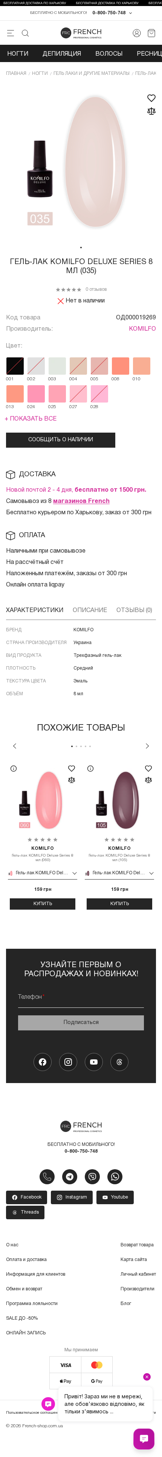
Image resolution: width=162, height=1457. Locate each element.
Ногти (17, 54)
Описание (90, 610)
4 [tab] (85, 746)
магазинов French (81, 501)
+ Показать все (31, 419)
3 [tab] (81, 746)
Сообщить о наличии (60, 440)
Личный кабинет (138, 1274)
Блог (126, 1304)
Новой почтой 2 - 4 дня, (76, 490)
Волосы (108, 54)
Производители (137, 1289)
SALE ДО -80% (22, 1318)
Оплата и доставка (26, 1260)
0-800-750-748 (108, 13)
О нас (12, 1245)
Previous (14, 746)
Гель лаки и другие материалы (91, 73)
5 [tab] (90, 746)
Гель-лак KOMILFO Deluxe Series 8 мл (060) (42, 854)
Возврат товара (137, 1245)
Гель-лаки (147, 73)
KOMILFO (142, 329)
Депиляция (62, 54)
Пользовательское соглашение (34, 1412)
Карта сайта (134, 1260)
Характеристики (34, 610)
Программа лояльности (32, 1304)
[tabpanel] (81, 162)
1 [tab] (81, 247)
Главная (16, 73)
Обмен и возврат (24, 1289)
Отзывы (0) (134, 610)
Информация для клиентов (35, 1274)
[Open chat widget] (143, 1438)
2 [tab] (76, 746)
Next (147, 746)
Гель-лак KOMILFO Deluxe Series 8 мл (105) (119, 854)
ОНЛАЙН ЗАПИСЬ (26, 1333)
